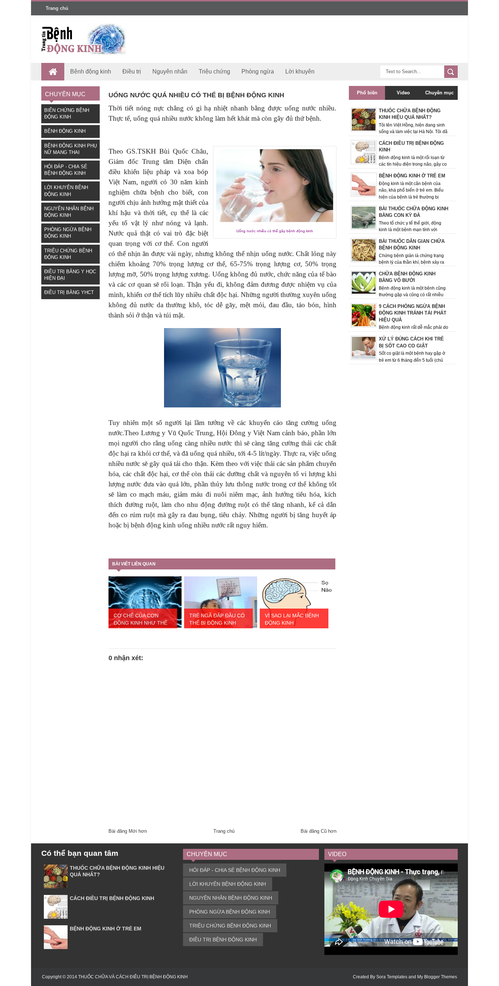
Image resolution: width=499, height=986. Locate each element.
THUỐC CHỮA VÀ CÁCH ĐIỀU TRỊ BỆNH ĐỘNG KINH (133, 976)
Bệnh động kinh (90, 71)
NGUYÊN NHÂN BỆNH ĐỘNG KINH (230, 898)
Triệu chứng (214, 71)
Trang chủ (57, 8)
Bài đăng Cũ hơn (318, 831)
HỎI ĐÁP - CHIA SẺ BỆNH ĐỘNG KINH (234, 870)
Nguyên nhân (169, 71)
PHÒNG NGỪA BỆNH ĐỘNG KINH (229, 912)
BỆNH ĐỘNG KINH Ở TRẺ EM (105, 929)
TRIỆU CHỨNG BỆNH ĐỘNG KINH (230, 926)
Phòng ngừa (257, 71)
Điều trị (131, 71)
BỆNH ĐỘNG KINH (64, 131)
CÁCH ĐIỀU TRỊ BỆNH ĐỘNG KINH (112, 898)
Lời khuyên (300, 71)
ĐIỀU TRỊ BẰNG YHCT (69, 292)
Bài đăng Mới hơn (127, 831)
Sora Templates (391, 976)
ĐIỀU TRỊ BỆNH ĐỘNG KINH (223, 939)
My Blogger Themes (437, 976)
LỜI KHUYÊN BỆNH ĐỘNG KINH (227, 884)
